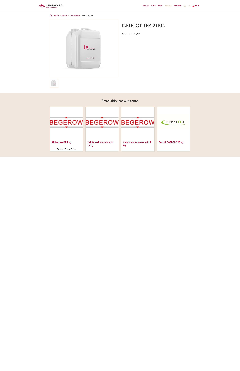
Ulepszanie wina (75, 15)
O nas (153, 6)
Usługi (146, 6)
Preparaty (65, 15)
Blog (160, 6)
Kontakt (177, 6)
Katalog (168, 6)
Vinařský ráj (51, 15)
